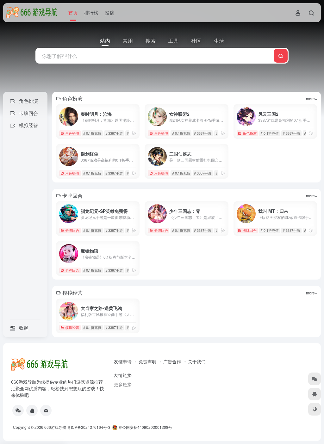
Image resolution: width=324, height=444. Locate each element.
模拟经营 (72, 327)
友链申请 (123, 361)
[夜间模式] (314, 409)
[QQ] (32, 410)
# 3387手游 (114, 133)
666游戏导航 (55, 427)
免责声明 (147, 361)
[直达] (133, 133)
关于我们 (197, 361)
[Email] (46, 410)
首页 (73, 12)
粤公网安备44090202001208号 (144, 427)
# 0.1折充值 (92, 133)
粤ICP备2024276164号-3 (88, 427)
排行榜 (91, 12)
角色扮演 (72, 133)
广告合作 (172, 361)
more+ (311, 98)
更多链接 (123, 384)
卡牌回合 (72, 230)
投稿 (109, 12)
